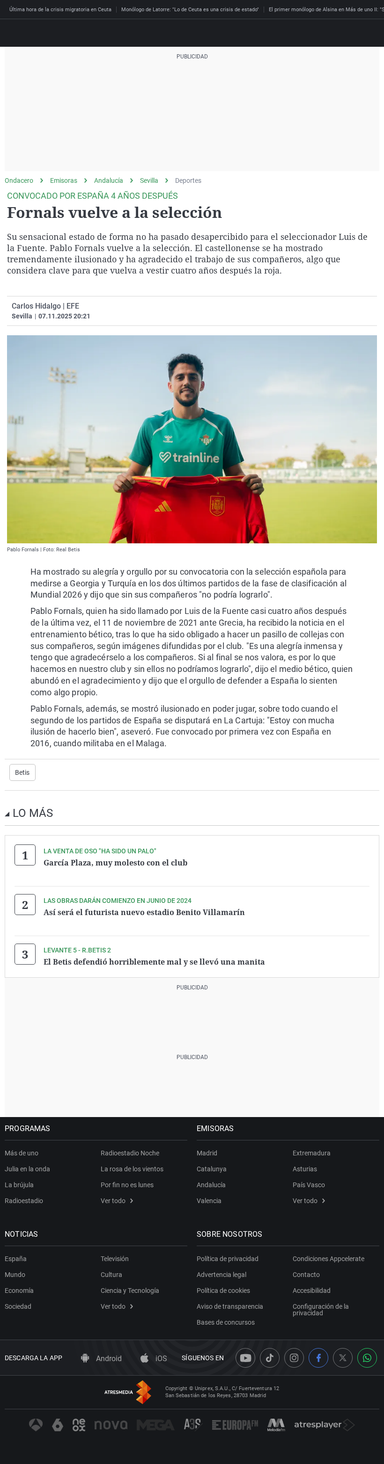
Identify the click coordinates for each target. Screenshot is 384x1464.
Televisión (115, 1258)
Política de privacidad (227, 1258)
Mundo (15, 1274)
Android (108, 1358)
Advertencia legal (221, 1274)
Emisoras (63, 180)
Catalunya (212, 1169)
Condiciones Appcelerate (328, 1258)
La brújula (19, 1185)
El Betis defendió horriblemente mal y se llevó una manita (154, 962)
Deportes (188, 180)
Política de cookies (223, 1290)
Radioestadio (24, 1200)
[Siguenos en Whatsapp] (367, 1358)
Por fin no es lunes (127, 1185)
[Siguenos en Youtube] (245, 1358)
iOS (160, 1358)
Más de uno (21, 1153)
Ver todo (113, 1200)
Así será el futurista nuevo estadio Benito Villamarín (144, 912)
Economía (19, 1290)
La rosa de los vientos (132, 1169)
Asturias (305, 1169)
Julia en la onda (27, 1169)
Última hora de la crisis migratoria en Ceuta (60, 9)
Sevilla (149, 180)
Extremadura (312, 1153)
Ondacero (19, 180)
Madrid (207, 1153)
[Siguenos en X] (343, 1358)
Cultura (111, 1274)
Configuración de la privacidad (321, 1310)
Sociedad (18, 1306)
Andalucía (108, 180)
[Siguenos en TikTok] (270, 1358)
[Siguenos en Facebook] (318, 1358)
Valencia (209, 1200)
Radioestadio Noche (130, 1153)
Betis (22, 772)
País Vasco (309, 1185)
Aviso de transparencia (230, 1306)
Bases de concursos (226, 1322)
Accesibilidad (312, 1290)
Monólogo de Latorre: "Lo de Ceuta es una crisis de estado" (190, 9)
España (16, 1258)
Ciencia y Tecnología (130, 1290)
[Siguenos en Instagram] (294, 1358)
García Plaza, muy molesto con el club (115, 863)
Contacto (306, 1274)
